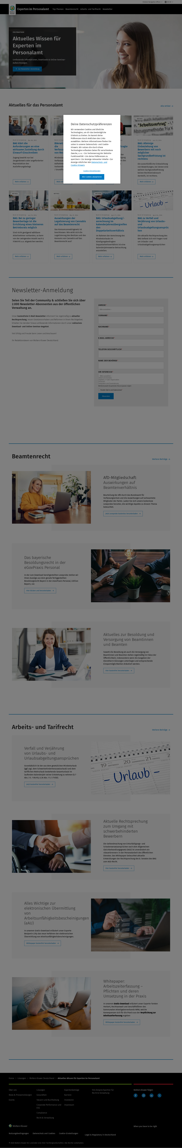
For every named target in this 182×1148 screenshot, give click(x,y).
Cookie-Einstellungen (91, 171)
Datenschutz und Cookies (44, 1133)
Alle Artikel (165, 106)
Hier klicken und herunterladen (38, 591)
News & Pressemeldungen (20, 1095)
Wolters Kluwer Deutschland (41, 1078)
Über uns (13, 1090)
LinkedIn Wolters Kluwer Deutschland (152, 1096)
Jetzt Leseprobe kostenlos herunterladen (121, 514)
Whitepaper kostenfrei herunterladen (41, 943)
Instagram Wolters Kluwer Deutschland (144, 1096)
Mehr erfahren (20, 182)
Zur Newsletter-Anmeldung (27, 69)
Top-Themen (58, 9)
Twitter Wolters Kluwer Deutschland (160, 1096)
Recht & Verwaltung (45, 1118)
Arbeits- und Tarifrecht (90, 9)
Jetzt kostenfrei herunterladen (38, 784)
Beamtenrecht (71, 9)
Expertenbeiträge (71, 1090)
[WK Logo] (18, 1125)
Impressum (69, 1105)
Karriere (67, 1095)
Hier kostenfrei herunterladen (117, 671)
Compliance (42, 1113)
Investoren (69, 1100)
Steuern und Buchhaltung (48, 1100)
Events (11, 1100)
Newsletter (107, 9)
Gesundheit (41, 1095)
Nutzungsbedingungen (19, 1133)
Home (11, 1078)
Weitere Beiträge (159, 459)
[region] (91, 149)
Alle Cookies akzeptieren (92, 177)
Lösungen (22, 1078)
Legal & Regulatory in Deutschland (100, 1135)
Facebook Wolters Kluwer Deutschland (136, 1096)
